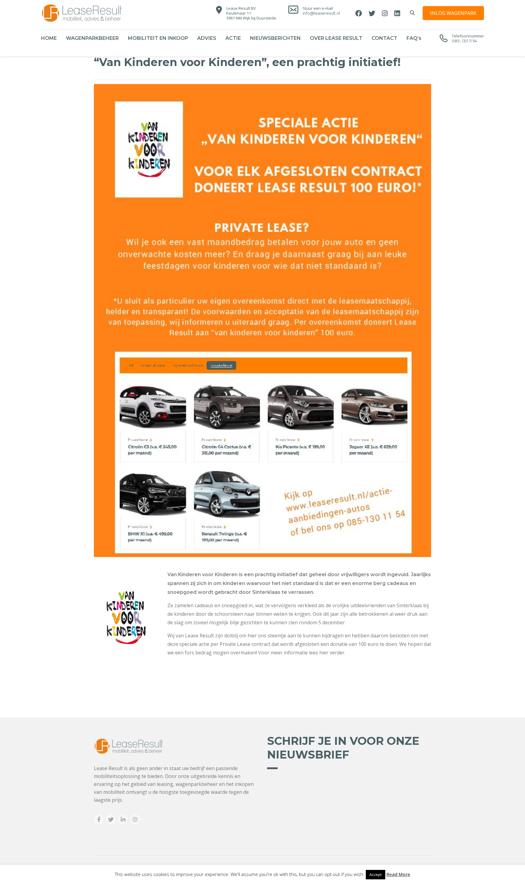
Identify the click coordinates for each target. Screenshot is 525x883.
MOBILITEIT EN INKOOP (158, 38)
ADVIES (206, 38)
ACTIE (233, 38)
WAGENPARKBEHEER (92, 38)
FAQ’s (414, 38)
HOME (49, 38)
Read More (398, 874)
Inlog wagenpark (453, 13)
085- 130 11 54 (464, 40)
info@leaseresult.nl (321, 13)
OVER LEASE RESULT (336, 38)
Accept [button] (375, 874)
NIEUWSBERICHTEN (275, 38)
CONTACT (384, 38)
